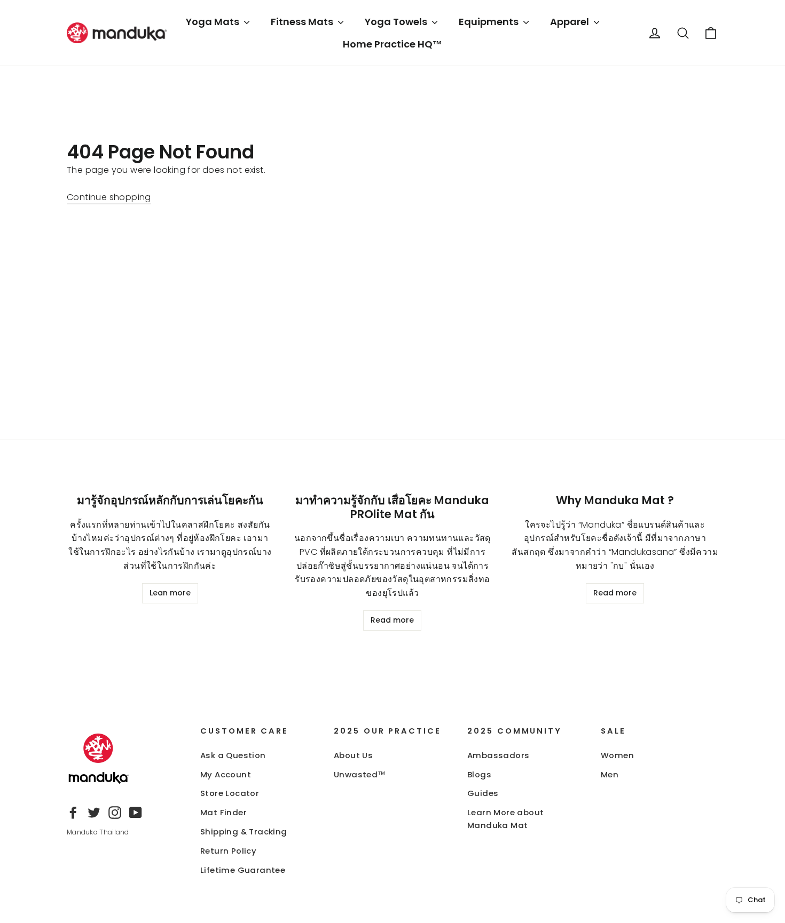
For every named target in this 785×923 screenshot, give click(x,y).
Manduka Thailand (98, 832)
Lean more (170, 592)
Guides (482, 793)
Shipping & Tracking (243, 831)
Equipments (490, 21)
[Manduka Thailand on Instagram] (114, 812)
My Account (225, 774)
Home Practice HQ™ (392, 44)
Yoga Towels (397, 21)
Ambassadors (498, 755)
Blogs (479, 774)
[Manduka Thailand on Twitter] (94, 812)
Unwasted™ (360, 774)
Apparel (570, 21)
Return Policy (228, 850)
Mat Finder (223, 812)
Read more (392, 620)
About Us (353, 755)
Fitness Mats (303, 21)
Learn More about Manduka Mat (505, 819)
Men (609, 774)
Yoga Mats (213, 21)
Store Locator (229, 793)
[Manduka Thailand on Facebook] (73, 812)
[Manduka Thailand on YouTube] (135, 812)
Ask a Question (233, 755)
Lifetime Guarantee (242, 870)
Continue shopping (109, 197)
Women (617, 755)
